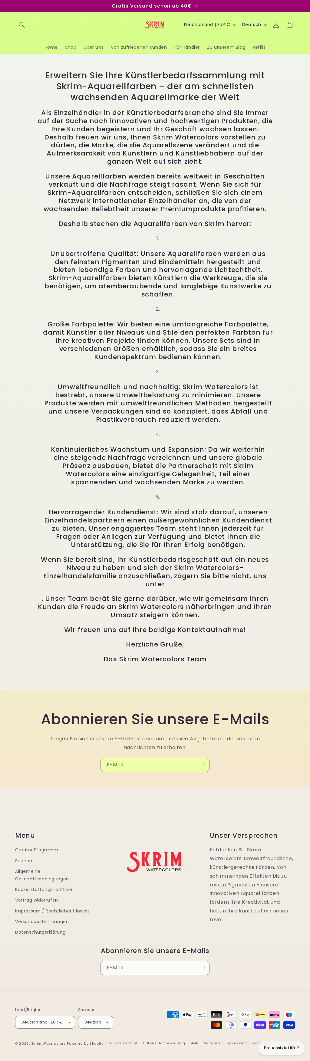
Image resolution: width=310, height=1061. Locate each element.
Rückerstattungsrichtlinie (43, 889)
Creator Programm (36, 850)
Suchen (23, 861)
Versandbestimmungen (42, 922)
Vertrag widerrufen (36, 900)
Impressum (236, 1043)
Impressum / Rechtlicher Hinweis (52, 911)
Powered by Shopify (85, 1043)
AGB (194, 1043)
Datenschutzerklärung (40, 932)
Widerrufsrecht (123, 1043)
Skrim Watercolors (48, 1043)
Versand (212, 1043)
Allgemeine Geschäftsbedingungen (42, 875)
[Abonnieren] (202, 765)
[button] (21, 24)
